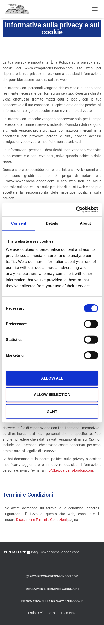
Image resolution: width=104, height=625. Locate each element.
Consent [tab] (18, 223)
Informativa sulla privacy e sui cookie (52, 601)
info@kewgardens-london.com (69, 470)
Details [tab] (52, 223)
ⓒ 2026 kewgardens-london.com (52, 576)
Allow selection (52, 394)
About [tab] (85, 223)
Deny (52, 411)
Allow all (52, 378)
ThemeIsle (68, 613)
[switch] (91, 324)
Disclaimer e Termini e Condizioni (41, 520)
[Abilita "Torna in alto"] (94, 615)
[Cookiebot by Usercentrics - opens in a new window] (76, 209)
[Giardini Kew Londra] (19, 9)
